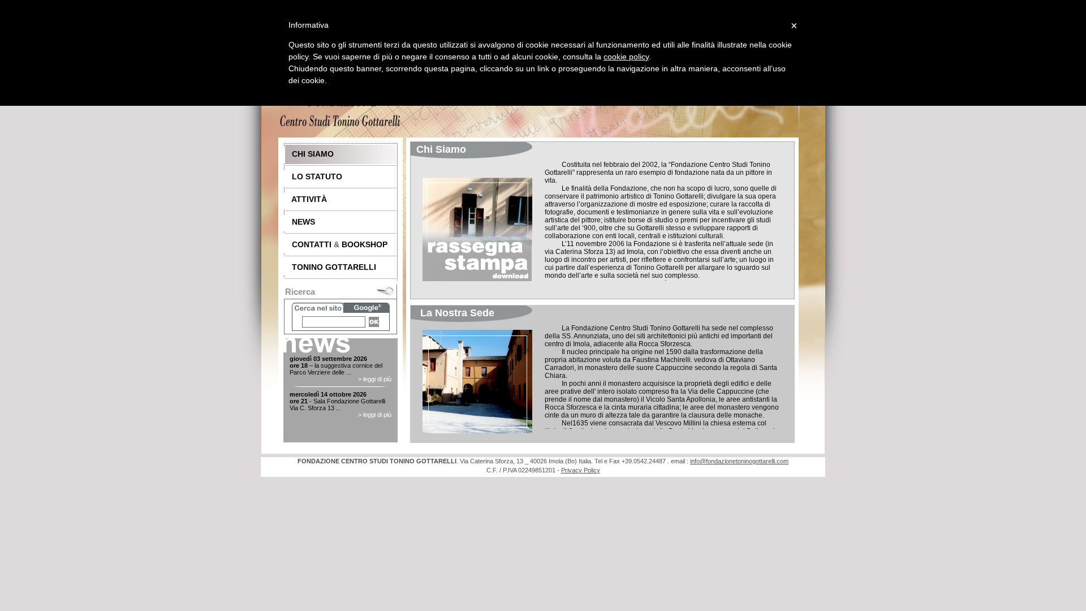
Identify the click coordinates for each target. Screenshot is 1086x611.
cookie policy (626, 56)
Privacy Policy (580, 470)
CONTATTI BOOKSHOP (336, 244)
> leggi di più (374, 379)
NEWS (300, 221)
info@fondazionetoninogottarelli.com (739, 461)
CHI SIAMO (309, 153)
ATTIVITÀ (306, 199)
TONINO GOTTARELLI (330, 267)
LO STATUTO (313, 176)
